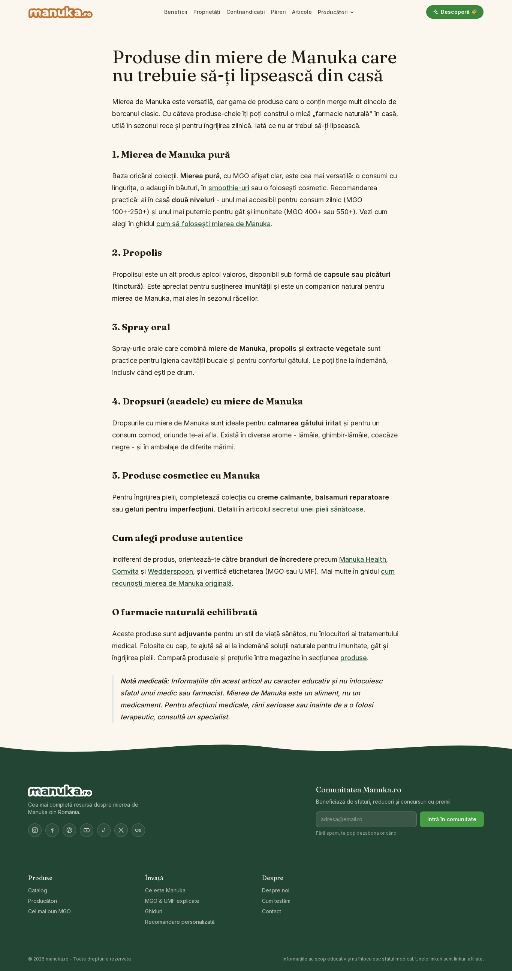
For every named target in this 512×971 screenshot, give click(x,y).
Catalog (37, 890)
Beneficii (175, 12)
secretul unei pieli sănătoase (318, 509)
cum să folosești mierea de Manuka (213, 224)
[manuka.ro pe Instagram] (35, 830)
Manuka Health (362, 559)
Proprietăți (206, 12)
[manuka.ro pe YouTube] (86, 830)
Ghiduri (153, 911)
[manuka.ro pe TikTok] (104, 830)
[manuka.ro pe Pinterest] (69, 830)
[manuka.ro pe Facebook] (52, 830)
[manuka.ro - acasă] (60, 12)
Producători (333, 12)
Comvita (125, 571)
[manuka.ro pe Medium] (138, 830)
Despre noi (275, 890)
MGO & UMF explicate (172, 901)
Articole (302, 12)
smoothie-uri (228, 188)
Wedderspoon (170, 571)
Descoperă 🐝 (459, 12)
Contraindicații (245, 12)
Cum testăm (276, 901)
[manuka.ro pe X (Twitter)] (121, 830)
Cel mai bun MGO (49, 911)
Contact (271, 911)
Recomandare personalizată (180, 922)
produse (353, 658)
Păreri (278, 12)
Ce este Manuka (165, 890)
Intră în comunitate (451, 819)
